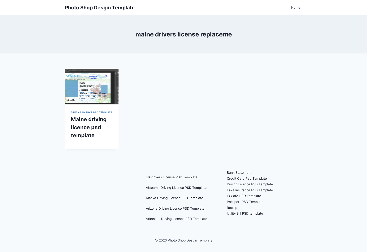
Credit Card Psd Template (247, 178)
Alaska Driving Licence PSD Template (174, 198)
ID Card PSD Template (244, 196)
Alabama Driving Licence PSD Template (176, 188)
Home (295, 7)
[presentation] (92, 86)
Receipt (232, 208)
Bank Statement (239, 172)
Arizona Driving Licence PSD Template (175, 208)
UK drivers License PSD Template (171, 177)
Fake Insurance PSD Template (250, 190)
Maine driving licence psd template (89, 127)
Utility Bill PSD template (245, 213)
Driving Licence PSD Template (91, 112)
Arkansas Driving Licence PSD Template (176, 219)
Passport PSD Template (245, 202)
